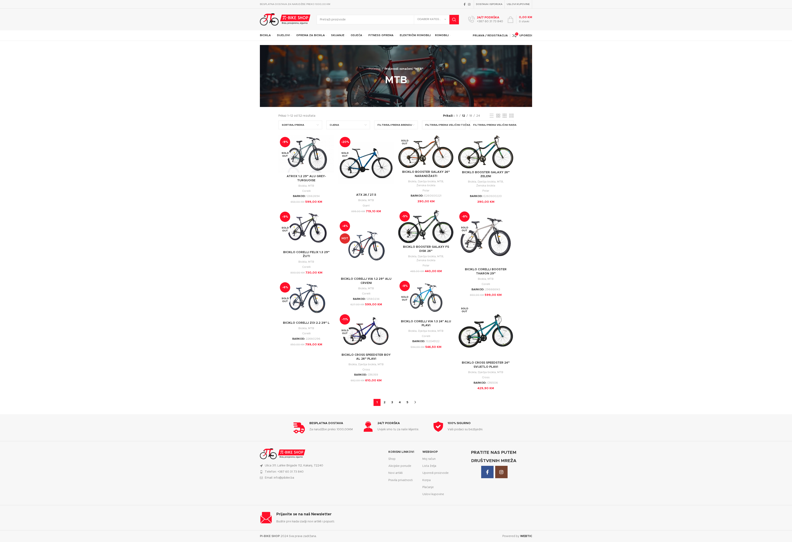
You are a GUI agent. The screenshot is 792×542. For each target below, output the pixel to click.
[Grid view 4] (511, 116)
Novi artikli (395, 473)
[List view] (492, 116)
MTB (311, 185)
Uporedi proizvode (435, 473)
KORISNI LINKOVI (401, 452)
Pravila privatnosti (400, 480)
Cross (486, 377)
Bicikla (302, 185)
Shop (392, 459)
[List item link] (321, 472)
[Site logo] (285, 19)
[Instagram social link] (469, 4)
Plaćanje (428, 487)
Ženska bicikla (425, 185)
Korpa (426, 480)
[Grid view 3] (505, 116)
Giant (366, 205)
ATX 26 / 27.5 (366, 194)
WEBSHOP (430, 452)
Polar (426, 190)
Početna (375, 69)
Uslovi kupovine (433, 494)
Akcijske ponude (399, 466)
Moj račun (429, 459)
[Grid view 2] (498, 116)
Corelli (306, 191)
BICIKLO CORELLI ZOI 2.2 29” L (306, 322)
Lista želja (429, 466)
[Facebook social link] (464, 4)
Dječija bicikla (427, 181)
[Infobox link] (485, 19)
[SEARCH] (454, 19)
